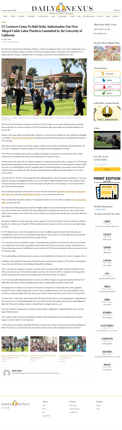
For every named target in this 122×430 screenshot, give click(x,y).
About (44, 401)
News (5, 16)
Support (99, 401)
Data (53, 16)
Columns (115, 16)
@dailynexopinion (101, 209)
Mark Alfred (7, 39)
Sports (13, 16)
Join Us (44, 409)
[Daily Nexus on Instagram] (8, 408)
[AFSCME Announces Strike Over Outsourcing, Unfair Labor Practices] (72, 344)
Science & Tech (43, 16)
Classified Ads (73, 412)
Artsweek (31, 16)
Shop (97, 409)
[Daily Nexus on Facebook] (2, 408)
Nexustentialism (89, 16)
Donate (98, 405)
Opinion (21, 16)
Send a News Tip (74, 409)
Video (79, 16)
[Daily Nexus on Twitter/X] (5, 408)
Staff (43, 405)
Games (108, 16)
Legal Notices (46, 416)
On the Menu (62, 16)
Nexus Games (100, 68)
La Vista (99, 16)
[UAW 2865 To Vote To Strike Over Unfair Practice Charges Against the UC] (43, 344)
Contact (72, 401)
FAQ (43, 412)
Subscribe (107, 169)
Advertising (72, 405)
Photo (73, 16)
